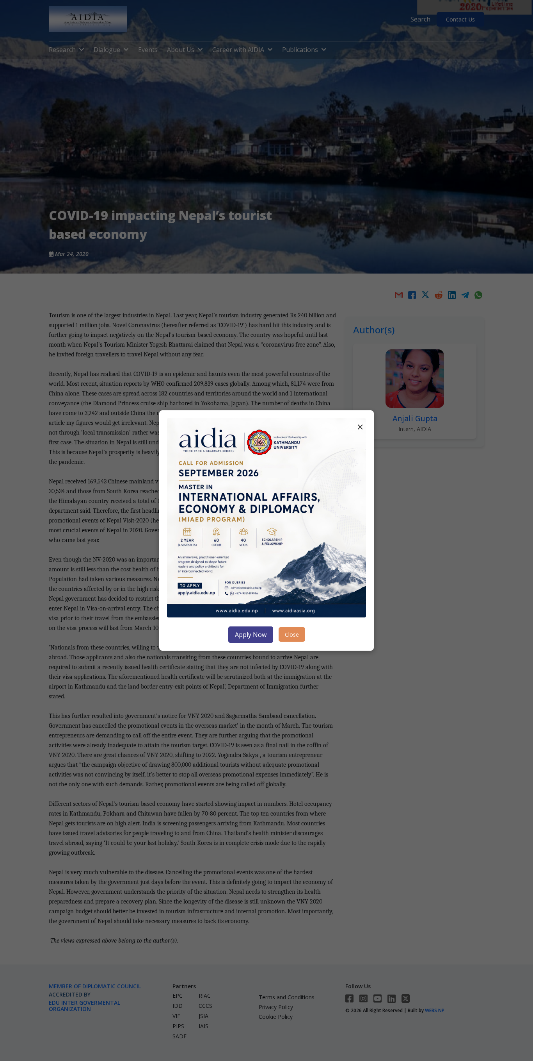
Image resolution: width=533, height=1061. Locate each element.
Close (292, 634)
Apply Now (250, 634)
